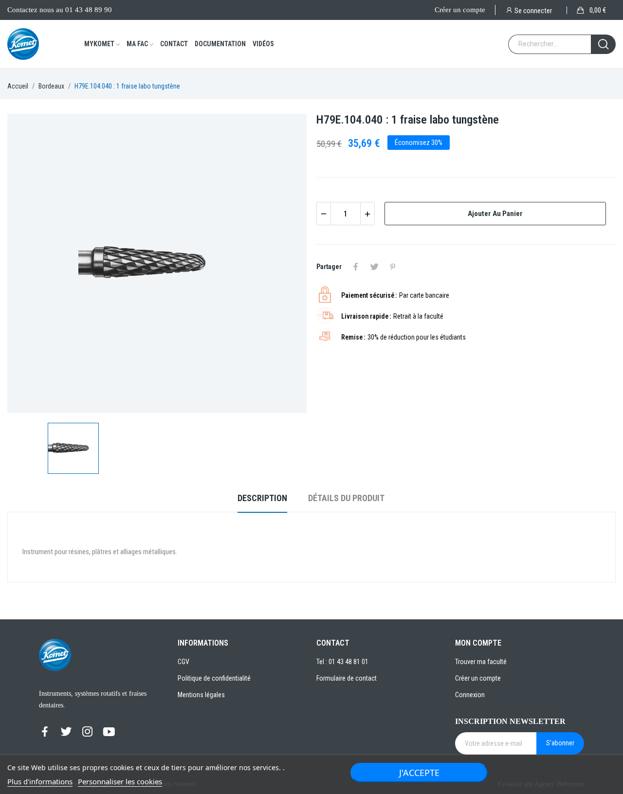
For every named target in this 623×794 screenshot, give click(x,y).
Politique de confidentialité (214, 678)
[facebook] (45, 732)
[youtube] (109, 732)
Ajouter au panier (495, 213)
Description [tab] (262, 498)
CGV (183, 662)
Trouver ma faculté (481, 662)
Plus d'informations (40, 781)
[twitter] (66, 732)
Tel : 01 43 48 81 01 (342, 662)
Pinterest (393, 266)
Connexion (470, 695)
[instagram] (87, 732)
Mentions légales (201, 695)
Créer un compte (460, 10)
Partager (356, 266)
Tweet (374, 266)
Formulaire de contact (346, 678)
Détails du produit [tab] (346, 498)
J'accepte (419, 772)
